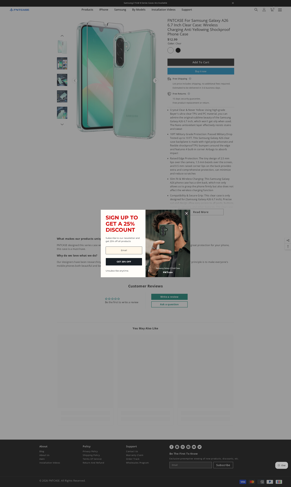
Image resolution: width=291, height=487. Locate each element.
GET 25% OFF (124, 261)
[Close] (186, 213)
